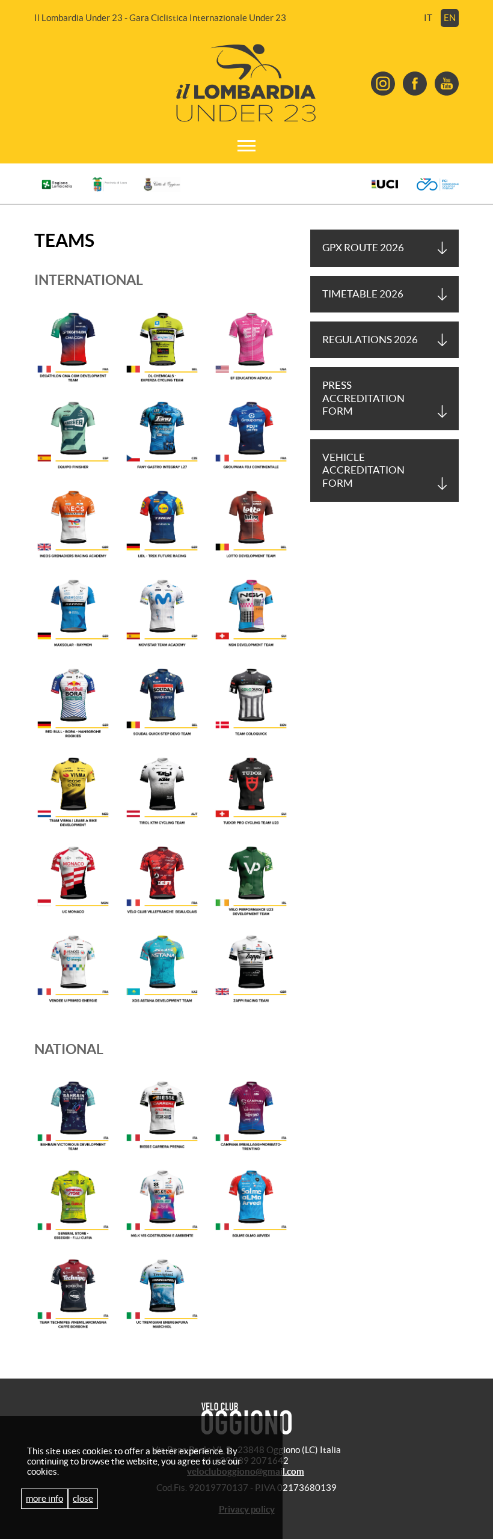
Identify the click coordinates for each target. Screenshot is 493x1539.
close (83, 1498)
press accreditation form (363, 398)
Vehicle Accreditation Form (363, 470)
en (450, 18)
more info (44, 1498)
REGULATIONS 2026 (370, 339)
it (428, 18)
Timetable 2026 (362, 293)
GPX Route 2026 (363, 247)
